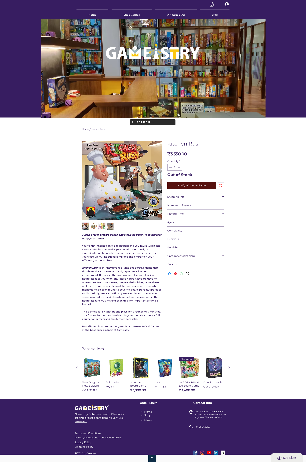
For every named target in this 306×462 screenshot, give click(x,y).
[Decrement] (170, 167)
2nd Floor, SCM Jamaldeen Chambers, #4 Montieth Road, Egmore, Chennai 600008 (210, 414)
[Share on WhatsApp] (181, 274)
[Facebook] (195, 453)
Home (85, 129)
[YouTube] (209, 453)
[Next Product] (229, 368)
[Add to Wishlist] (220, 185)
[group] (153, 376)
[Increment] (179, 167)
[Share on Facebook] (169, 274)
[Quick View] (92, 367)
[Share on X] (187, 274)
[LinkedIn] (216, 453)
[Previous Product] (77, 368)
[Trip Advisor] (223, 453)
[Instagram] (202, 453)
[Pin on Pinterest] (175, 274)
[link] (212, 4)
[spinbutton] (174, 167)
